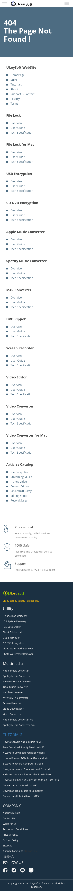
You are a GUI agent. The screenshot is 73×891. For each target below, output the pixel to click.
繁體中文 (8, 856)
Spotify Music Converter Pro (18, 725)
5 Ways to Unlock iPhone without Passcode (27, 769)
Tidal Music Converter (15, 687)
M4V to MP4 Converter (15, 697)
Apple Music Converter (16, 670)
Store (14, 80)
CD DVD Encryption (13, 643)
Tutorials (16, 84)
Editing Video (19, 496)
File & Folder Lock (13, 632)
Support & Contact (22, 94)
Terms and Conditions (15, 829)
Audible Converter (13, 692)
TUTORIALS (12, 734)
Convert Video (20, 486)
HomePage (18, 75)
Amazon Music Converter (17, 681)
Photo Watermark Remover (18, 654)
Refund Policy (10, 840)
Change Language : (14, 851)
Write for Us (9, 823)
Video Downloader (13, 708)
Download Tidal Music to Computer (23, 790)
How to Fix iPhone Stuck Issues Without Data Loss (31, 780)
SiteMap (7, 845)
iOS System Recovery (14, 621)
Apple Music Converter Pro (18, 719)
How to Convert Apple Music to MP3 (23, 741)
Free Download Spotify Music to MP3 (23, 747)
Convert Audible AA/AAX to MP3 (21, 796)
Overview (16, 123)
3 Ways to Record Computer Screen (23, 763)
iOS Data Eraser (12, 626)
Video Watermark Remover (18, 648)
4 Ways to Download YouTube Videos (24, 752)
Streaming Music (21, 477)
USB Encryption (11, 637)
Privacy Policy (10, 834)
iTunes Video (19, 481)
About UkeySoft (11, 812)
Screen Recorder (12, 703)
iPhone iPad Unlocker (15, 615)
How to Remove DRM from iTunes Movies (26, 758)
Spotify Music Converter (16, 676)
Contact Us (9, 818)
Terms (14, 103)
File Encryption (20, 472)
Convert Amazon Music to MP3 (20, 785)
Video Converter (12, 714)
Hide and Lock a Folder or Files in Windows (27, 774)
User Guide (18, 128)
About (14, 89)
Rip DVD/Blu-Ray (21, 491)
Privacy (15, 99)
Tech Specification (22, 132)
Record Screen (20, 500)
